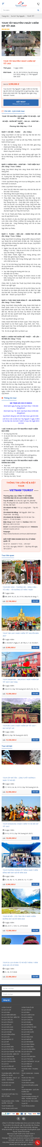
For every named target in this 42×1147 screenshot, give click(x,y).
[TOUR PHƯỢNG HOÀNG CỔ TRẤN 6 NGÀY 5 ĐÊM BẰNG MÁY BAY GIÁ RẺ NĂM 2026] (21, 855)
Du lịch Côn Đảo (7, 1022)
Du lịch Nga (6, 1044)
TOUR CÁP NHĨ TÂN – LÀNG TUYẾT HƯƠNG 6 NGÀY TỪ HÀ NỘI (19, 779)
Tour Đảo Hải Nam (8, 1083)
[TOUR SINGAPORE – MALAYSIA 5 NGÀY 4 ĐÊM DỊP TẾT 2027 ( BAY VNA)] (21, 664)
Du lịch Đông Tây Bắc (29, 1027)
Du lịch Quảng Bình (28, 1049)
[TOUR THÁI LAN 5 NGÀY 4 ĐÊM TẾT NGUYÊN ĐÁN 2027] (21, 618)
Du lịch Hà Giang (7, 1029)
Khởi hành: (7, 72)
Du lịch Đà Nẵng (27, 1025)
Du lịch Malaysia (27, 1037)
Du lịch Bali (26, 1012)
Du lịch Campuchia (28, 1015)
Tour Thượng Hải (8, 1106)
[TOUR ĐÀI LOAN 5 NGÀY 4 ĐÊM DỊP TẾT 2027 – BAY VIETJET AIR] (21, 710)
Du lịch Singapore (8, 1056)
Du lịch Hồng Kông (8, 1034)
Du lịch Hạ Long (27, 1029)
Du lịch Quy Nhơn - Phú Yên (11, 1052)
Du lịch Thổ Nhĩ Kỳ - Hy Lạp (30, 1061)
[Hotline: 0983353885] (37, 1142)
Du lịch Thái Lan (27, 1059)
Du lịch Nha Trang (28, 1044)
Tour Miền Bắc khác (8, 1090)
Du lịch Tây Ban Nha (28, 1056)
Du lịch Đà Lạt (6, 1025)
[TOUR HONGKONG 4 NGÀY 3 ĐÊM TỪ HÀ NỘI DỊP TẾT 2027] (21, 808)
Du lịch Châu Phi (27, 1020)
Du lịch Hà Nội (6, 1032)
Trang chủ (5, 16)
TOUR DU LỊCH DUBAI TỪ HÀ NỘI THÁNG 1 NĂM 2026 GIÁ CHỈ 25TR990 (20, 963)
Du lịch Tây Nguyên (18, 16)
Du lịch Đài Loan (7, 1027)
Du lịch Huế (26, 1034)
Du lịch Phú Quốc (8, 1049)
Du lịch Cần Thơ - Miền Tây (11, 1017)
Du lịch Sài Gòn (27, 1052)
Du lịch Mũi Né (26, 1039)
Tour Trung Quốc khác (10, 1108)
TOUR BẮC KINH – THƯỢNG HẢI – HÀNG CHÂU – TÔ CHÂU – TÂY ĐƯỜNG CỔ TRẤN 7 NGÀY (20, 588)
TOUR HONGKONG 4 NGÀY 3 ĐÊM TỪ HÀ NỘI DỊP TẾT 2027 (20, 825)
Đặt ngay (21, 103)
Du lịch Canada (27, 1017)
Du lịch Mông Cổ (7, 1039)
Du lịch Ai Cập (6, 1010)
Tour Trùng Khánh (28, 1106)
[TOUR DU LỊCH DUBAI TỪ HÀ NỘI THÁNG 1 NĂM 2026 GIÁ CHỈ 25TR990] (21, 947)
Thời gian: (7, 68)
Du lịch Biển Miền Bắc (9, 1015)
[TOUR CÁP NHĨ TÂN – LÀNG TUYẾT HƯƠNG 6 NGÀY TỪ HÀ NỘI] (21, 762)
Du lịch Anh (6, 1012)
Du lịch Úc (5, 1064)
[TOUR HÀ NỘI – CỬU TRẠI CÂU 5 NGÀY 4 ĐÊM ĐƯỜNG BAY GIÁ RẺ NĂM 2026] (21, 901)
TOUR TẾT (30, 16)
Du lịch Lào (6, 1037)
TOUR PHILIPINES (27, 1094)
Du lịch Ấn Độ (26, 1010)
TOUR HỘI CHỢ (6, 1085)
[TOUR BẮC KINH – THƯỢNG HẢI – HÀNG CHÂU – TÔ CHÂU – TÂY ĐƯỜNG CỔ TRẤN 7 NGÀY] (21, 572)
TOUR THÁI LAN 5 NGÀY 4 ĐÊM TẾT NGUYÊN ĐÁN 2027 (21, 634)
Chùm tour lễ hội (28, 1007)
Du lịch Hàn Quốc (28, 1032)
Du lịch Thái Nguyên (9, 1061)
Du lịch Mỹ (5, 1042)
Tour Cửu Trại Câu (28, 1078)
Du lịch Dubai (26, 1022)
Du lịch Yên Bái (27, 1066)
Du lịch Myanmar (27, 1042)
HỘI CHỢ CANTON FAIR (9, 1069)
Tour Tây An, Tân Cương (30, 1101)
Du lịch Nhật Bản (8, 1047)
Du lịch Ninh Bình (28, 1047)
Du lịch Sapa (26, 1054)
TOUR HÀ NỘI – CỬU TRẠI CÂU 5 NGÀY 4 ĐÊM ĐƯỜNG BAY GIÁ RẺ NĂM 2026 (19, 917)
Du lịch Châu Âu (7, 1020)
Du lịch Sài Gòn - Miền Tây (10, 1054)
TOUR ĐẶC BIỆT (26, 1080)
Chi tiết (35, 601)
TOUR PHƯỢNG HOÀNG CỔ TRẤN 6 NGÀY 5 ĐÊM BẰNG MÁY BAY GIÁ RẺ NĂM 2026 (20, 871)
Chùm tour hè (6, 1007)
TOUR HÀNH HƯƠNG (28, 1083)
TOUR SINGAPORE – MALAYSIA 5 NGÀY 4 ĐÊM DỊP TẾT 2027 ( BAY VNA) (21, 680)
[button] (38, 10)
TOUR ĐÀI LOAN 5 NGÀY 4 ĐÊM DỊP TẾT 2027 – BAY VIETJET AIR (20, 727)
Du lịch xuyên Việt (8, 1066)
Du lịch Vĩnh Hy (27, 1064)
